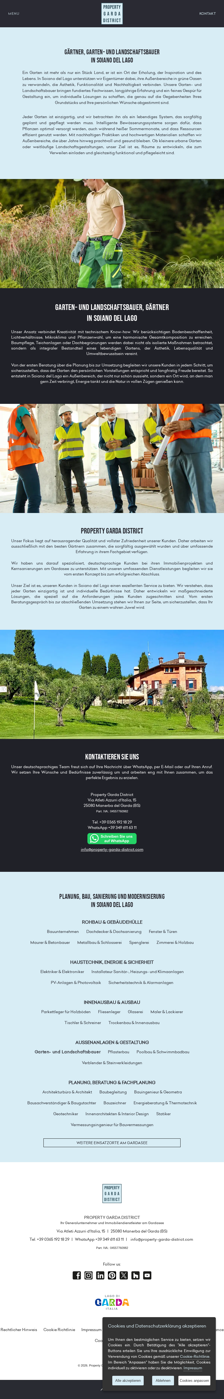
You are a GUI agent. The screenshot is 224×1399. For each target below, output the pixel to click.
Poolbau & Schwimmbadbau (163, 1052)
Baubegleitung (113, 1092)
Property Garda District (112, 14)
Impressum (91, 1329)
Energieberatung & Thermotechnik (165, 1103)
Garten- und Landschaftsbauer (68, 1052)
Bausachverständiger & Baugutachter (61, 1103)
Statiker (163, 1114)
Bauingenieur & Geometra (158, 1092)
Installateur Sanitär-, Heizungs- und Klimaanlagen (138, 971)
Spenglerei (139, 942)
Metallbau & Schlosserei (99, 942)
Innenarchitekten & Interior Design (117, 1114)
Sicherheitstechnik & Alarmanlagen (140, 982)
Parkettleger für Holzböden (66, 1012)
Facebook (77, 1275)
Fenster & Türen (163, 931)
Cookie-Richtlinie (195, 1356)
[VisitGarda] (112, 1302)
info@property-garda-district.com (112, 849)
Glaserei (135, 1012)
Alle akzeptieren (128, 1381)
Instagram (88, 1275)
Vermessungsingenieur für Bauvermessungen (112, 1124)
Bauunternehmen (63, 931)
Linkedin (100, 1275)
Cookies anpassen (194, 1381)
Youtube (147, 1275)
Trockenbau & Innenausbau (134, 1022)
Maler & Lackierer (167, 1012)
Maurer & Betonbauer (50, 942)
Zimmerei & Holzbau (175, 942)
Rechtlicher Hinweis (19, 1329)
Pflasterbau (118, 1052)
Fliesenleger (109, 1012)
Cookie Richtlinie (59, 1329)
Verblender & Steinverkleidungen (112, 1063)
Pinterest (112, 1275)
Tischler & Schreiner (82, 1022)
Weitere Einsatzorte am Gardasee (112, 1142)
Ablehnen (163, 1381)
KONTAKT (207, 13)
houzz (135, 1275)
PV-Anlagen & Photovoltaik (76, 982)
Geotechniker (65, 1114)
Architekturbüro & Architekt (67, 1092)
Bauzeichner (115, 1103)
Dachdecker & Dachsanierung (114, 931)
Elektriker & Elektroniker (62, 971)
